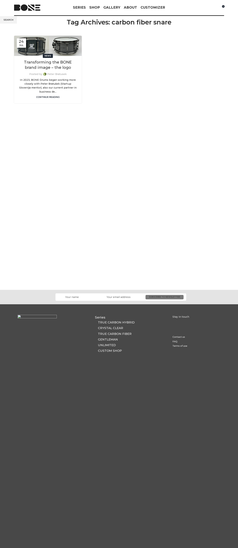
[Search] (215, 7)
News (48, 56)
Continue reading (48, 97)
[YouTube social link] (208, 7)
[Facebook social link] (199, 7)
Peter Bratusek (57, 74)
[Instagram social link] (203, 7)
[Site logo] (27, 7)
